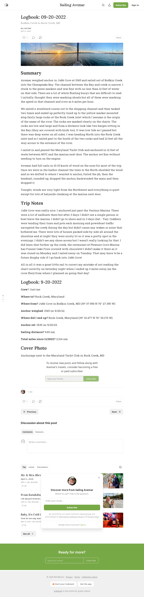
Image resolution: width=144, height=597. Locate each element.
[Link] (17, 73)
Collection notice (89, 577)
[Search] (103, 5)
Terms (77, 577)
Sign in (135, 5)
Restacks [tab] (39, 432)
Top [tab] (24, 467)
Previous (31, 411)
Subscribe (121, 5)
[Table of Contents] (3, 298)
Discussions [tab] (42, 467)
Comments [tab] (27, 432)
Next (114, 411)
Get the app (86, 584)
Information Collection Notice (71, 516)
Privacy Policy (93, 516)
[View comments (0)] (33, 37)
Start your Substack (64, 584)
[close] (99, 477)
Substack (58, 591)
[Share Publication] (109, 5)
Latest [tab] (31, 467)
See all (26, 533)
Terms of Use (85, 514)
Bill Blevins (26, 28)
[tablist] (33, 432)
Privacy (69, 577)
